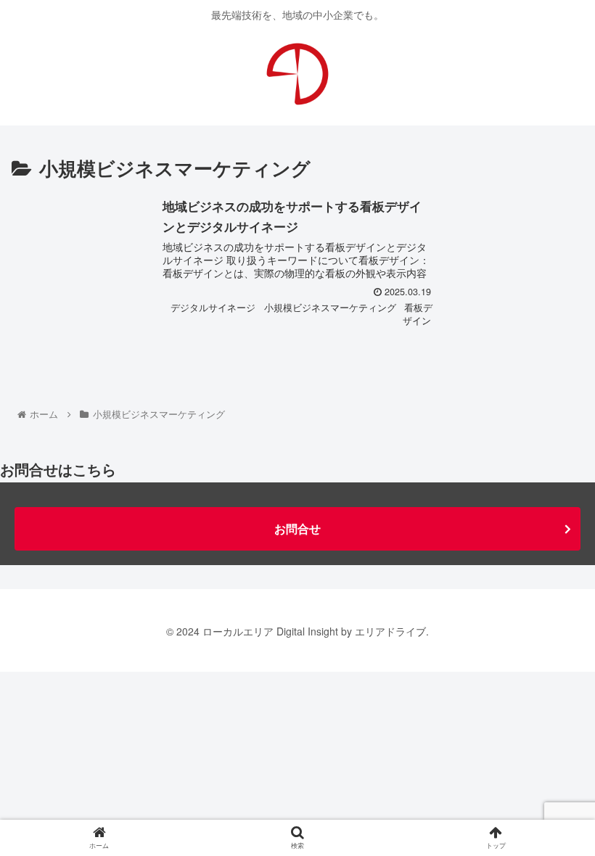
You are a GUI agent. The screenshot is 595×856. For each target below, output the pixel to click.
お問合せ (297, 528)
